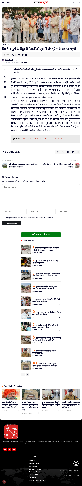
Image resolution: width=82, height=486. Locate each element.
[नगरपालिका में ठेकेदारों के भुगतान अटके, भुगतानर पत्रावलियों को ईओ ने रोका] (26, 365)
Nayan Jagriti (38, 252)
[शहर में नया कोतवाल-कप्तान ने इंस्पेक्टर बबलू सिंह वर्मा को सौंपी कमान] (71, 394)
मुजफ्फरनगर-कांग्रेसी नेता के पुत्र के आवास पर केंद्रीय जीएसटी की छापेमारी (44, 287)
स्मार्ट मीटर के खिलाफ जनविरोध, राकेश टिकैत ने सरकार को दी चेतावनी (10, 404)
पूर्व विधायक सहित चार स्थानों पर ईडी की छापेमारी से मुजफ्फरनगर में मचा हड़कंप (45, 249)
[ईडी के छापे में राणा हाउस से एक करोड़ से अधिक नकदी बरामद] (26, 262)
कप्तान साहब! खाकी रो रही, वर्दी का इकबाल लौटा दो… (44, 352)
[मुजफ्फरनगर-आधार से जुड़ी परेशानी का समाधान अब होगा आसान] (51, 394)
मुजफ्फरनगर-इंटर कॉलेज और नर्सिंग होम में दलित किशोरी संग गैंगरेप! (46, 300)
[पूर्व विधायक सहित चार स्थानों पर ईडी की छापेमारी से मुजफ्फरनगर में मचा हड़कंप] (26, 249)
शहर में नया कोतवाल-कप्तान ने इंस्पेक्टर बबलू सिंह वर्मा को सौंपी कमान (71, 404)
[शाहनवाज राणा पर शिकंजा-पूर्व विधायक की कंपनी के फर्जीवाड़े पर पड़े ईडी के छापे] (26, 339)
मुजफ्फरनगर (5, 44)
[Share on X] (12, 54)
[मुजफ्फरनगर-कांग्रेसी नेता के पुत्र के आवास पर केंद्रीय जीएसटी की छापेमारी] (26, 288)
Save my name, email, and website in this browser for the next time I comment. (29, 217)
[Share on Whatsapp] (16, 54)
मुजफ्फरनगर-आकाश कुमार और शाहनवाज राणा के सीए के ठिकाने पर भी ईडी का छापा (46, 274)
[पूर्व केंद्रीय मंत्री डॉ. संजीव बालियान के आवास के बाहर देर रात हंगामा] (26, 326)
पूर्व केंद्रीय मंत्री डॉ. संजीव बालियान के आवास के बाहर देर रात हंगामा (45, 326)
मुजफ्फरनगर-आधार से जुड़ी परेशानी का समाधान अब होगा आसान (51, 404)
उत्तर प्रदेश (5, 398)
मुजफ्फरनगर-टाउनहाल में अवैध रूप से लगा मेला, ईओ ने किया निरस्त (46, 313)
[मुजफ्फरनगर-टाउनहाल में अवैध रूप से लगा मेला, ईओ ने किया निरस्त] (26, 314)
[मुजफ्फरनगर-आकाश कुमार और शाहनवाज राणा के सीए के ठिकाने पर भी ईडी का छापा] (26, 275)
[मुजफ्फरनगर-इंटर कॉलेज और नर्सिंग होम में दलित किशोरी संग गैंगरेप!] (26, 301)
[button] (4, 2)
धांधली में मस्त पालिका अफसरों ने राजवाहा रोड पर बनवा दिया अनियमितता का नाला (30, 406)
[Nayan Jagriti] (41, 2)
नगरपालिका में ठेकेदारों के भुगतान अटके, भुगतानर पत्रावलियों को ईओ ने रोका (44, 364)
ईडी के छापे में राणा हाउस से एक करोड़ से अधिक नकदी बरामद (45, 262)
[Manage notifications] (4, 482)
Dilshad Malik (9, 60)
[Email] (19, 54)
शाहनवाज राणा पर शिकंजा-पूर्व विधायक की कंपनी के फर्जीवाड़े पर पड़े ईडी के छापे (46, 339)
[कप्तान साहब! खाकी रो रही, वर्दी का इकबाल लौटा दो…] (26, 352)
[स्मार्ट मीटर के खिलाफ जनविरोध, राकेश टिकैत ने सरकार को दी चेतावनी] (11, 394)
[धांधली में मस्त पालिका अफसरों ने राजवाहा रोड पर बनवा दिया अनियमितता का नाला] (31, 394)
